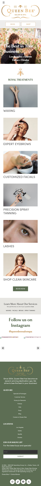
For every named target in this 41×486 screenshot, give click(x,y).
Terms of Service (15, 474)
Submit (20, 456)
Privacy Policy (5, 474)
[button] (13, 24)
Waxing (8, 310)
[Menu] (3, 2)
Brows (21, 310)
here (32, 306)
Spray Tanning (30, 310)
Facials (15, 310)
